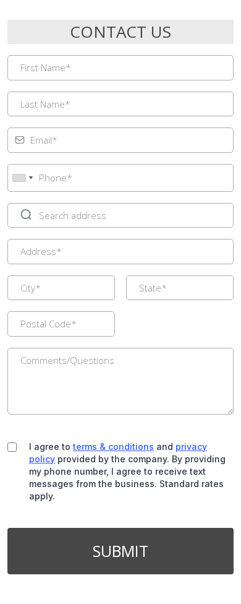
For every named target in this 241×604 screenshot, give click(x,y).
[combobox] (22, 178)
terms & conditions (113, 446)
